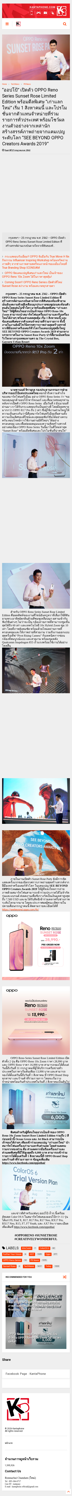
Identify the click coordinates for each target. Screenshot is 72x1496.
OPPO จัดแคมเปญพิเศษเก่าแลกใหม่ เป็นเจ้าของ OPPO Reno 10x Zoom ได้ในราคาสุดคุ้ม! (32, 274)
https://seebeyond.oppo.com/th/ (20, 909)
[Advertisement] (36, 193)
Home (4, 84)
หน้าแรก (9, 1443)
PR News (27, 84)
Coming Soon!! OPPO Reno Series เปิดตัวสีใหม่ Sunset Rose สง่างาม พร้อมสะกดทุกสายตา (32, 284)
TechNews (15, 84)
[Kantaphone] (18, 25)
